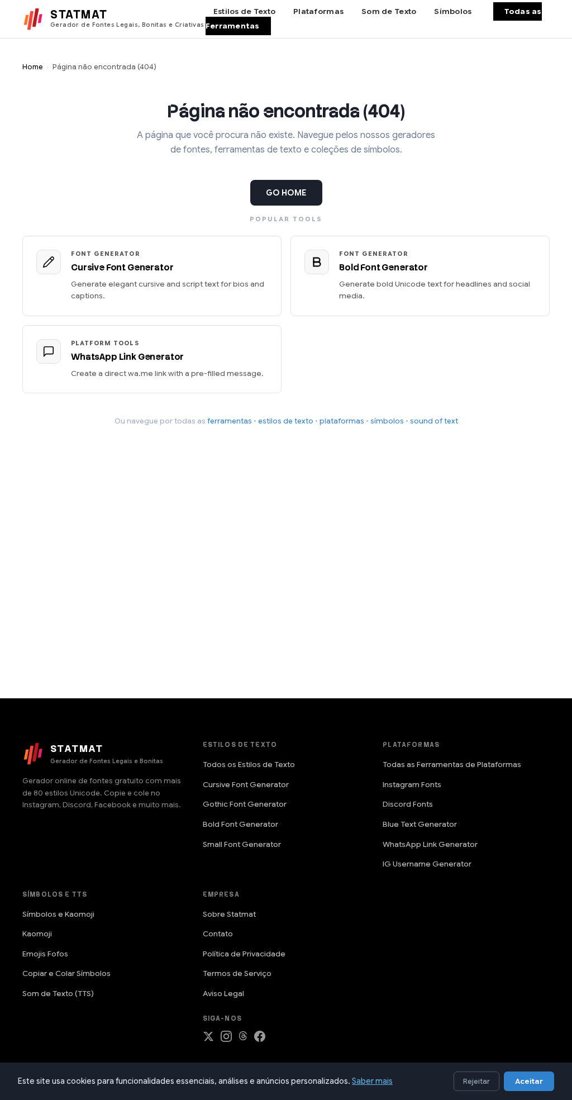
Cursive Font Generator (246, 784)
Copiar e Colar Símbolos (66, 973)
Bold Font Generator (240, 824)
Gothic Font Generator (245, 804)
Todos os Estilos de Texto (249, 764)
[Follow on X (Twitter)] (208, 1039)
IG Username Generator (427, 864)
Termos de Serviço (237, 973)
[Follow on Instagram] (226, 1039)
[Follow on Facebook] (259, 1039)
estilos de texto (285, 421)
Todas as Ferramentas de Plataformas (452, 764)
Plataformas (318, 11)
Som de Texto (388, 11)
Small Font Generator (242, 844)
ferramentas (229, 421)
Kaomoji (37, 934)
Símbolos (452, 11)
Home (32, 67)
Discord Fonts (408, 804)
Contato (218, 934)
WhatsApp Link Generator (430, 844)
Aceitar (529, 1081)
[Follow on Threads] (243, 1039)
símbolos (387, 421)
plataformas (342, 421)
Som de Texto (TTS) (58, 993)
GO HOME (286, 193)
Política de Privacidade (244, 954)
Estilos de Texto (244, 11)
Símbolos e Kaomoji (58, 914)
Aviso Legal (223, 993)
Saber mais (372, 1081)
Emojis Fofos (45, 954)
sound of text (434, 421)
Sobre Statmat (229, 914)
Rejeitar (476, 1081)
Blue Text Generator (420, 824)
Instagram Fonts (412, 784)
